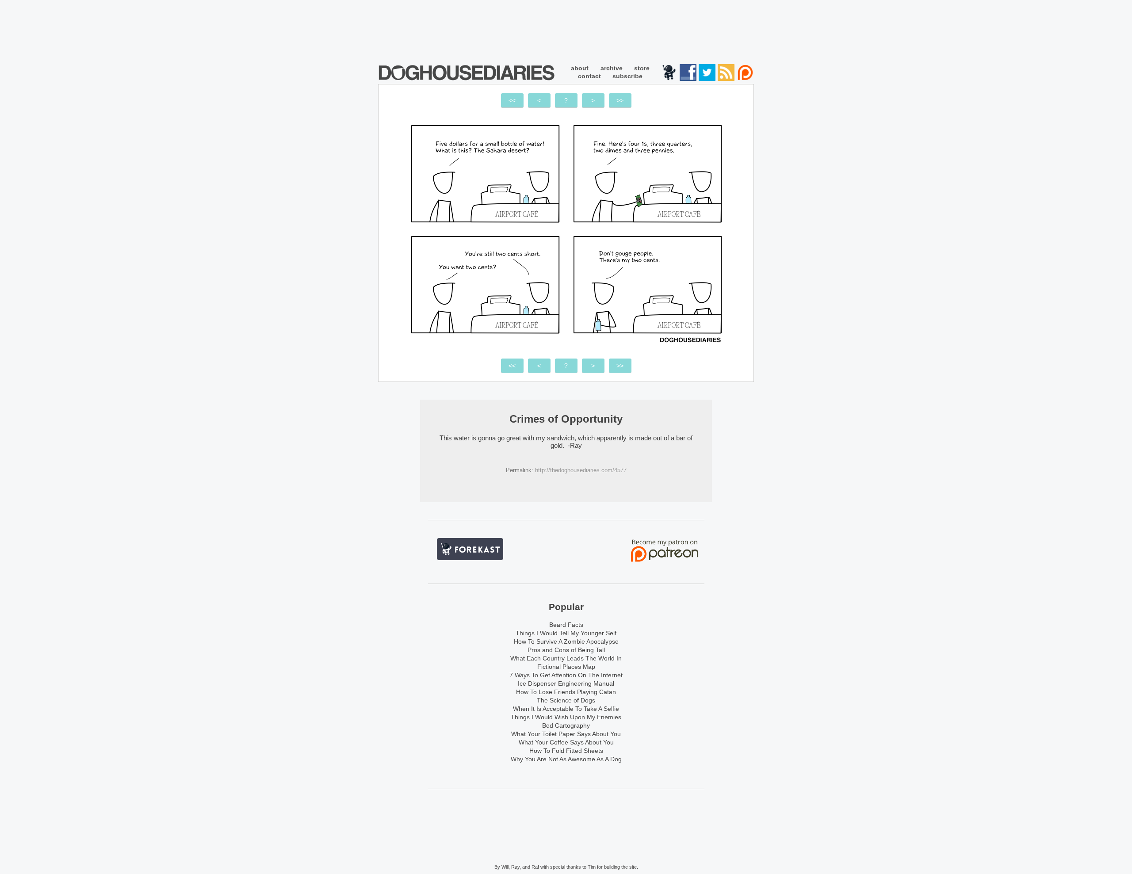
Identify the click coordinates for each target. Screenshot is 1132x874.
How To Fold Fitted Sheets (566, 750)
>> (619, 100)
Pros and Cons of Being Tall (566, 649)
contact (589, 76)
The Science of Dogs (566, 700)
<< (512, 100)
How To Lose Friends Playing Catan (566, 691)
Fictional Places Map (566, 666)
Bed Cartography (566, 725)
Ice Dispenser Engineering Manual (566, 683)
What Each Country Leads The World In (566, 658)
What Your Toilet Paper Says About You (566, 733)
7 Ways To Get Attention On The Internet (566, 675)
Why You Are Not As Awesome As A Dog (566, 759)
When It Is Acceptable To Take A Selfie (566, 708)
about (580, 68)
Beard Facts (566, 624)
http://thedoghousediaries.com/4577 (581, 470)
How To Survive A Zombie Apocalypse (566, 641)
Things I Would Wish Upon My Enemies (566, 717)
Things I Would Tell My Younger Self (566, 633)
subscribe (627, 76)
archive (611, 68)
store (642, 68)
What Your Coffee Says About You (566, 742)
